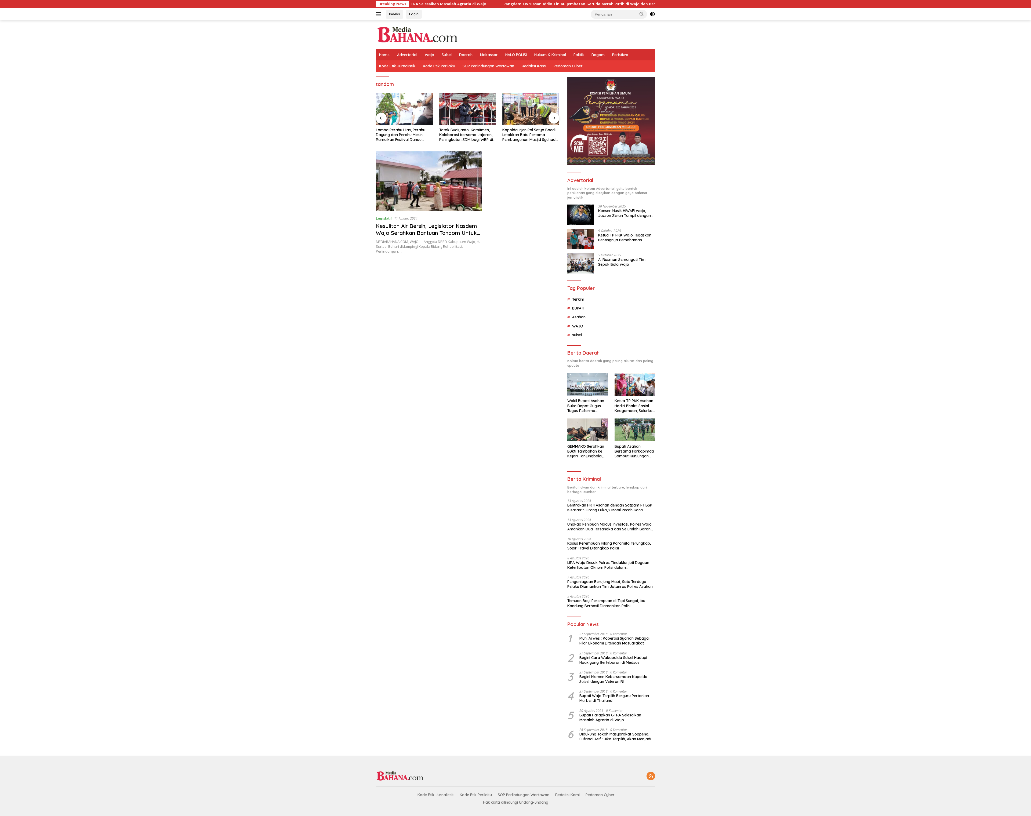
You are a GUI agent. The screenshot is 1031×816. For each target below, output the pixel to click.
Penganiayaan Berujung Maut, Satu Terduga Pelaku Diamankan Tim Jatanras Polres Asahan (610, 584)
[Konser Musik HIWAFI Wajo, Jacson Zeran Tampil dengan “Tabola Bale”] (580, 215)
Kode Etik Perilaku (439, 66)
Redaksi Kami (534, 66)
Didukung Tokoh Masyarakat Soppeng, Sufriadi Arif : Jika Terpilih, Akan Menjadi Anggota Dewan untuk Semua (615, 736)
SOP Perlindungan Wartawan (488, 66)
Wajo (429, 54)
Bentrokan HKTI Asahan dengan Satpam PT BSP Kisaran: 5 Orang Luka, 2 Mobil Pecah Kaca (609, 507)
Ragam (598, 54)
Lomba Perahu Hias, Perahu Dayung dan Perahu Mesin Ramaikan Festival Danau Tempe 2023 (400, 135)
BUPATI (578, 308)
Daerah (466, 54)
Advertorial (407, 54)
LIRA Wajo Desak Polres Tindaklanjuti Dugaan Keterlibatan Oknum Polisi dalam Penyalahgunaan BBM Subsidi (608, 565)
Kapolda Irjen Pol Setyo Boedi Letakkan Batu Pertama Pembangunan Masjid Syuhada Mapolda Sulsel (530, 135)
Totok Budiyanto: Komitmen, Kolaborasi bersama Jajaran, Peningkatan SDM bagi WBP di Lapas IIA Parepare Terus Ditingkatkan (466, 135)
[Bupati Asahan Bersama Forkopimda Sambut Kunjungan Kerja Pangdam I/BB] (635, 429)
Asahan (579, 317)
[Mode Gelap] (652, 14)
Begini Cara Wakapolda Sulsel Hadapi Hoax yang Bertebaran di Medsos (613, 660)
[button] (641, 14)
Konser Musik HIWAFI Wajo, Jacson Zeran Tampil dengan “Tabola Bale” (624, 213)
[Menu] (379, 14)
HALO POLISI (516, 54)
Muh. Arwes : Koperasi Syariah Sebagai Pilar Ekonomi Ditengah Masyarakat (614, 641)
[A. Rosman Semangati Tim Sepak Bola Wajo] (580, 263)
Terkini (578, 299)
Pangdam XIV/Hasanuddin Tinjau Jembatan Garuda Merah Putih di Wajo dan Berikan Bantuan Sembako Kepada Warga (564, 4)
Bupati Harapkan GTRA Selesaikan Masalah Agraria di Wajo (610, 717)
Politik (578, 54)
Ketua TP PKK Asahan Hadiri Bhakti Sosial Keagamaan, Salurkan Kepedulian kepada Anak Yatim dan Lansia (635, 405)
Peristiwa (620, 54)
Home (384, 54)
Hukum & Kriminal (550, 54)
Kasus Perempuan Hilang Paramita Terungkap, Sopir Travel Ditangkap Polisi (609, 546)
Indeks (394, 14)
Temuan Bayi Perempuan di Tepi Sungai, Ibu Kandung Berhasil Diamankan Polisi (606, 603)
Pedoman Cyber (568, 66)
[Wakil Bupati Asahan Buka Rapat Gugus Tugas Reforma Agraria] (587, 384)
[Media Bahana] (417, 34)
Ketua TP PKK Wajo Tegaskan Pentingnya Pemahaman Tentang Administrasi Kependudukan (624, 237)
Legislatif (384, 218)
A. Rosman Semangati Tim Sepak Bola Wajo (621, 262)
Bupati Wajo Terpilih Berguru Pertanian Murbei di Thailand (614, 698)
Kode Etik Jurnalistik (397, 66)
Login (414, 14)
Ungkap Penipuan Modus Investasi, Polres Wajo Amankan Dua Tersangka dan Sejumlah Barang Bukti (610, 526)
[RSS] (651, 776)
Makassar (489, 54)
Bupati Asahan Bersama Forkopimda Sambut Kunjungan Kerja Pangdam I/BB (634, 451)
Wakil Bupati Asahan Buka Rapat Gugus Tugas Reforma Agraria (585, 405)
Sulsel (447, 54)
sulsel (577, 335)
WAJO (577, 326)
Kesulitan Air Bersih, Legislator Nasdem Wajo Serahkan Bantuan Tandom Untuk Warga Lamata (426, 233)
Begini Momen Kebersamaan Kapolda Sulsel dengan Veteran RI (613, 679)
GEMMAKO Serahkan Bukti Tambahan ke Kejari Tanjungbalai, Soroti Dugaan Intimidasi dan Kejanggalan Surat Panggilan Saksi (585, 451)
